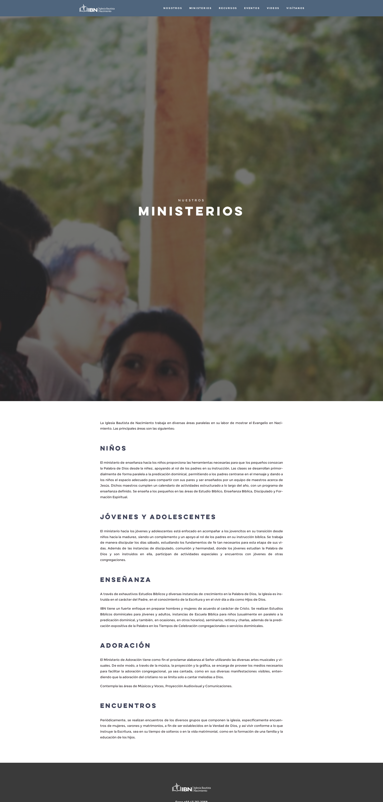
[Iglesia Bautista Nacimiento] (97, 8)
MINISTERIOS (200, 8)
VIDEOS (273, 8)
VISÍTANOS (295, 8)
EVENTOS (252, 8)
